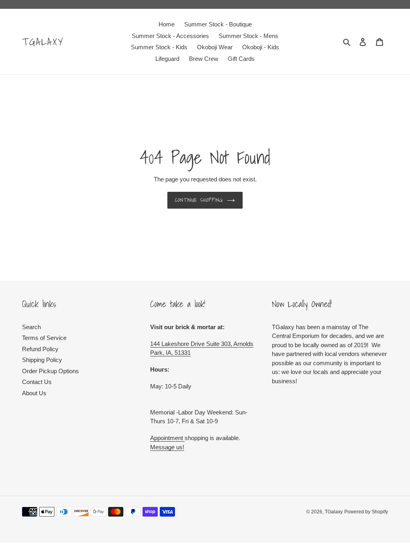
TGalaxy (43, 42)
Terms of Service (44, 337)
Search (31, 327)
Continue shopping (199, 200)
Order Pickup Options (50, 371)
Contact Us (37, 381)
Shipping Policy (42, 359)
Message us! (167, 447)
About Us (34, 393)
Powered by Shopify (366, 512)
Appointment (167, 437)
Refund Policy (40, 349)
